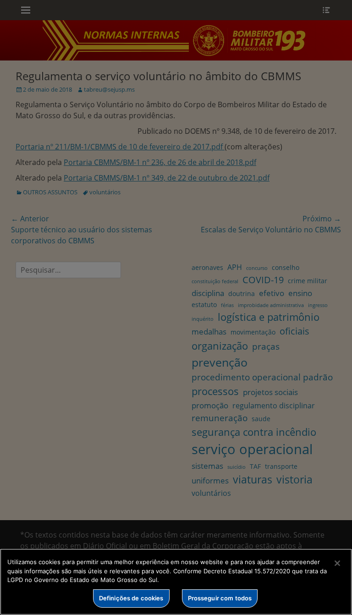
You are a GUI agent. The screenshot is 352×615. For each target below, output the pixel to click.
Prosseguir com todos (220, 598)
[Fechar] (337, 563)
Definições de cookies (131, 598)
